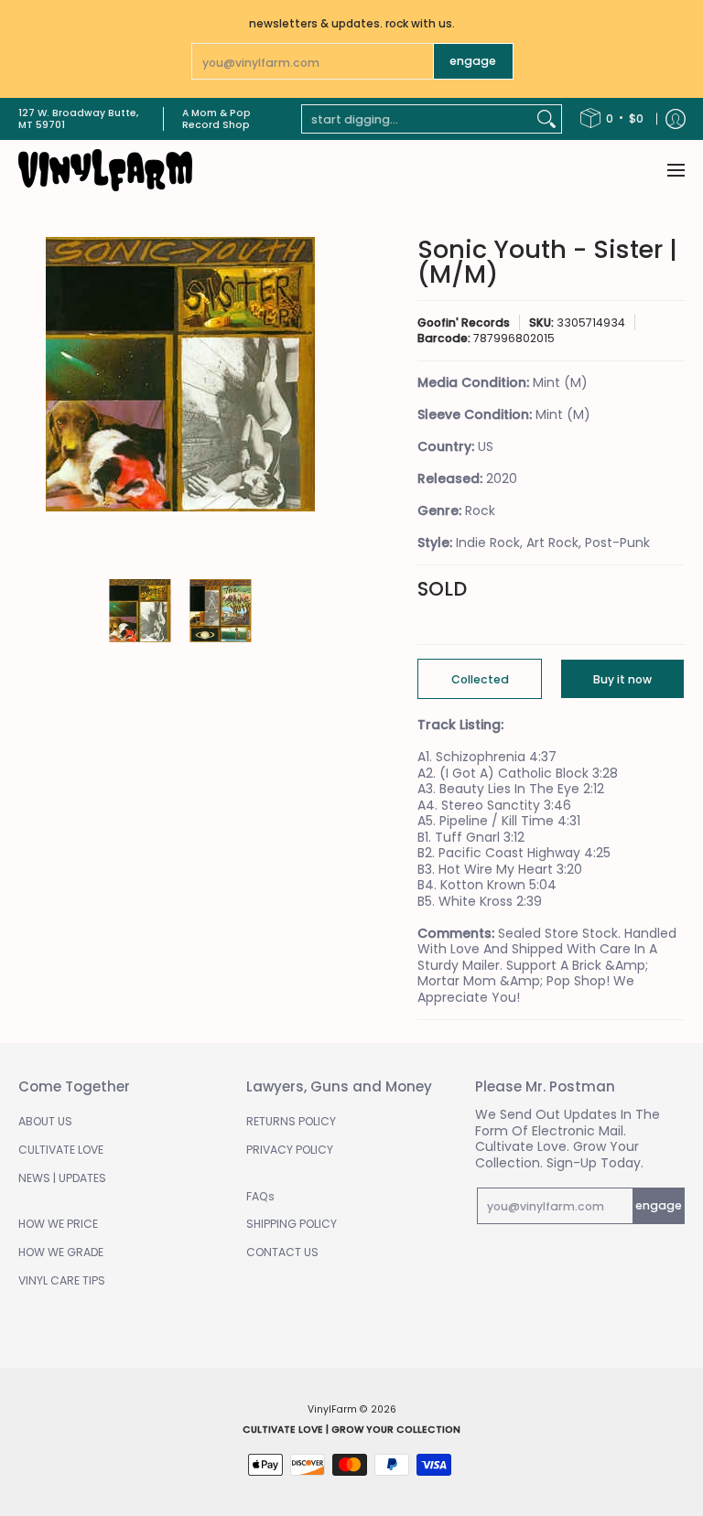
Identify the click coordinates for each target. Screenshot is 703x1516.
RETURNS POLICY (291, 1121)
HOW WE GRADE (60, 1252)
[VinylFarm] (105, 170)
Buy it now (622, 679)
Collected (480, 679)
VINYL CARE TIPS (61, 1280)
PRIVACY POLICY (289, 1149)
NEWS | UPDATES (62, 1178)
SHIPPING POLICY (291, 1223)
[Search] (546, 119)
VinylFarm (332, 1409)
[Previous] (31, 399)
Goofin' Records (463, 322)
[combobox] (417, 119)
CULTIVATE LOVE (60, 1149)
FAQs (260, 1196)
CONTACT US (282, 1252)
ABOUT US (45, 1121)
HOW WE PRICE (58, 1223)
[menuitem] (612, 119)
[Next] (329, 399)
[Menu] (675, 170)
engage (472, 61)
